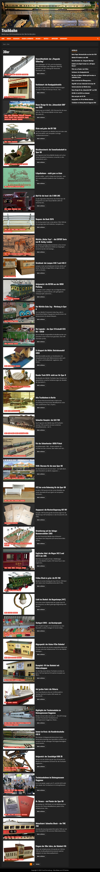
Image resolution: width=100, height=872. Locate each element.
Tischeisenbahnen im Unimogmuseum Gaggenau (19, 783)
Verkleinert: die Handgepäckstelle (19, 88)
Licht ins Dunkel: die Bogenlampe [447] (19, 604)
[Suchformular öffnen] (97, 38)
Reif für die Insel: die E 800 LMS (19, 200)
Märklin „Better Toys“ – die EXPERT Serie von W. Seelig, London (19, 245)
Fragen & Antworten (27, 39)
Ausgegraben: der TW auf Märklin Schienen (82, 99)
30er (6, 74)
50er (9, 276)
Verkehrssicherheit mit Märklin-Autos (81, 87)
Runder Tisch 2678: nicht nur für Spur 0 (19, 380)
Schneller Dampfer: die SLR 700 (19, 424)
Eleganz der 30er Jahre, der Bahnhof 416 (19, 851)
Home (3, 39)
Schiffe (9, 702)
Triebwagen (25, 74)
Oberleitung (8, 769)
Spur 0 (15, 321)
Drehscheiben (11, 747)
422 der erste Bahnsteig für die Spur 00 (19, 492)
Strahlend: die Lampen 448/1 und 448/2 (19, 267)
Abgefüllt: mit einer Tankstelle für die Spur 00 (83, 84)
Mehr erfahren (41, 74)
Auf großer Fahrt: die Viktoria (19, 694)
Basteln (46, 39)
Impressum (55, 39)
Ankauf (9, 39)
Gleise (6, 117)
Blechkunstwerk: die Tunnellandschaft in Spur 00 (19, 155)
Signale (17, 543)
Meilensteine (21, 117)
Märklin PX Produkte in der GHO (80, 57)
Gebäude (17, 97)
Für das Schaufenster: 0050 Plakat (19, 447)
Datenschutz (63, 39)
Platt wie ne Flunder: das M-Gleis (80, 69)
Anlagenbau (11, 97)
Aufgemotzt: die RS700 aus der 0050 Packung (19, 290)
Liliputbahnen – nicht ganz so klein (19, 178)
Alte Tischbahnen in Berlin (19, 402)
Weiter (38, 864)
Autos (23, 633)
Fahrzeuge (18, 74)
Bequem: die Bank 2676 (19, 223)
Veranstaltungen (16, 411)
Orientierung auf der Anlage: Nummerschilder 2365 (19, 537)
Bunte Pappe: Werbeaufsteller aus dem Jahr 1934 (84, 54)
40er (9, 164)
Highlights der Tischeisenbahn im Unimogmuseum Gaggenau (19, 716)
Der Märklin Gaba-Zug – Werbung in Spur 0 (19, 312)
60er (16, 723)
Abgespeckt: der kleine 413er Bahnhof (19, 649)
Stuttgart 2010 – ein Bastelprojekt (19, 626)
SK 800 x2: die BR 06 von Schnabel (81, 93)
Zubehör (23, 97)
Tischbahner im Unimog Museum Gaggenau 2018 (84, 103)
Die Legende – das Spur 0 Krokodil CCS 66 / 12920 (19, 335)
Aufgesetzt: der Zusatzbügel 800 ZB (19, 761)
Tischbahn (9, 30)
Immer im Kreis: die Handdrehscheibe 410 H (19, 738)
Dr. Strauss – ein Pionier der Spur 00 (19, 806)
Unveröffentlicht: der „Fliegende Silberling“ (19, 66)
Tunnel (20, 164)
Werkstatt (14, 119)
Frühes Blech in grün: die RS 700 (19, 581)
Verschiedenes (8, 231)
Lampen (11, 117)
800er (13, 74)
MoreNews (56, 870)
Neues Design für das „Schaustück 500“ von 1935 (19, 110)
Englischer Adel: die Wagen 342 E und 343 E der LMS (19, 559)
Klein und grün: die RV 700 (19, 133)
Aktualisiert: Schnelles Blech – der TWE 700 (19, 828)
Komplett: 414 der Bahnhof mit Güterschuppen (19, 671)
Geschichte (16, 39)
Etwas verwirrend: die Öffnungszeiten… (81, 80)
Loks (15, 117)
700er (9, 74)
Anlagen (38, 39)
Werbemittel (8, 119)
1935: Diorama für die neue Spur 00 (19, 469)
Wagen (27, 117)
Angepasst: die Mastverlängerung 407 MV (19, 514)
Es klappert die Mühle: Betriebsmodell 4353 (19, 357)
